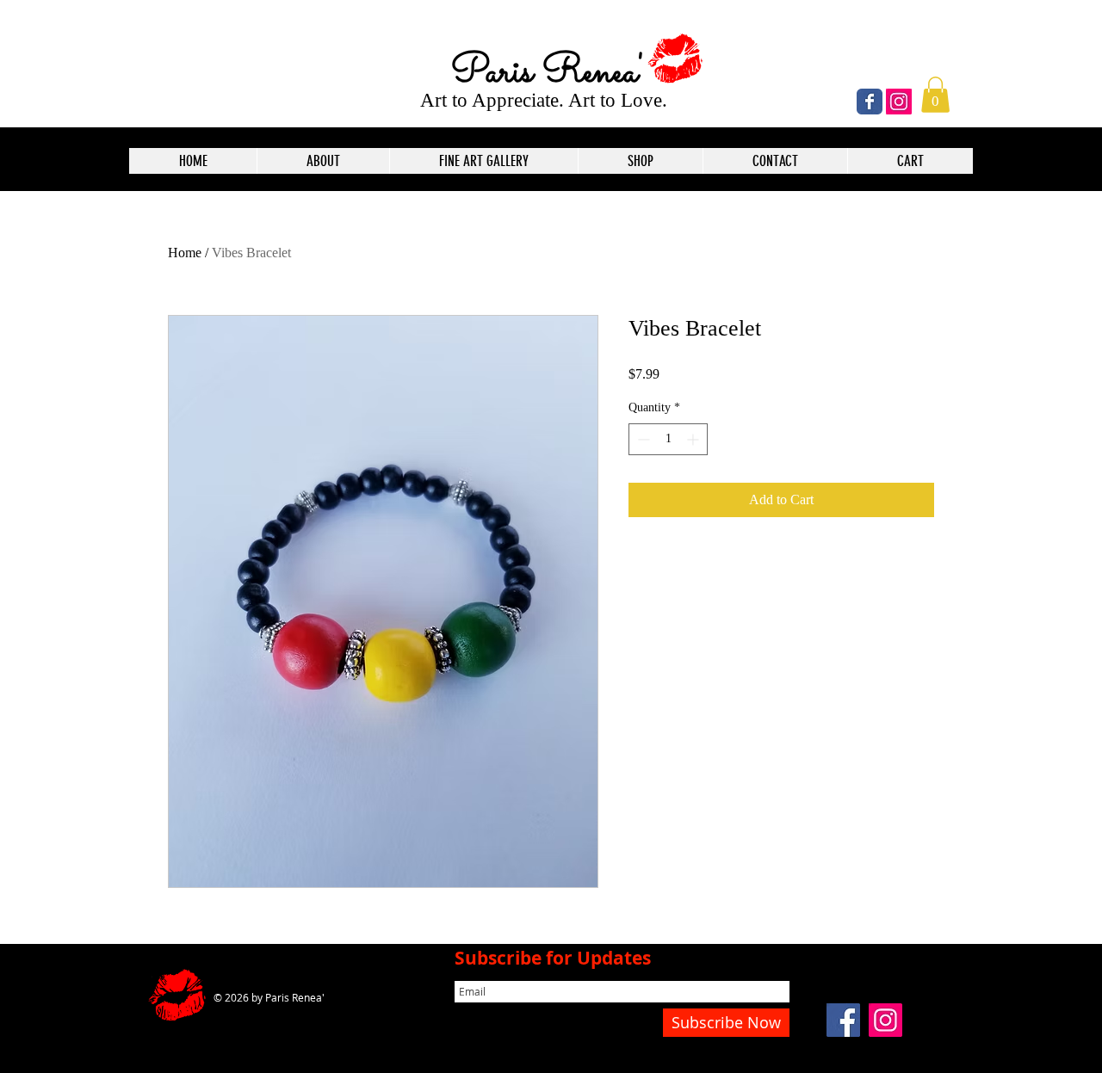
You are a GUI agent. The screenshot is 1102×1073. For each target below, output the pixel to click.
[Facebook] (843, 1020)
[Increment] (694, 439)
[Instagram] (899, 101)
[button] (935, 95)
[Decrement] (642, 439)
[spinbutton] (668, 439)
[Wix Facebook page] (869, 101)
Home (184, 252)
